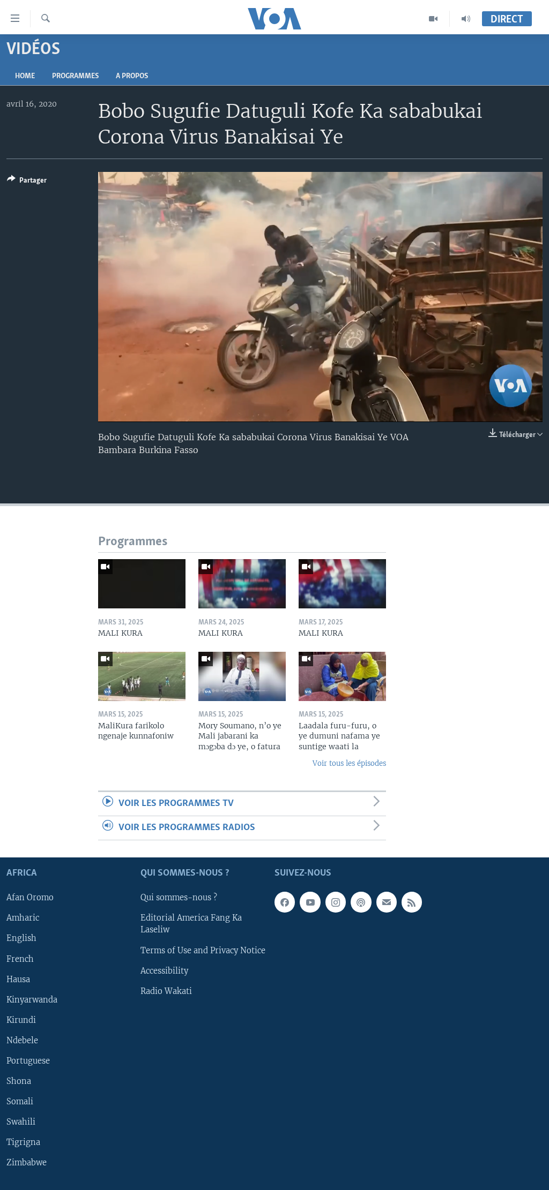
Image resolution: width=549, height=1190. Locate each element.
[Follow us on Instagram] (335, 902)
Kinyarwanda (31, 1000)
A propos (132, 76)
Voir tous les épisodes (349, 763)
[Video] (433, 19)
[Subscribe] (386, 902)
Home (25, 76)
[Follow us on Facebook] (284, 902)
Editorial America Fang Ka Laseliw (191, 924)
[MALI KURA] (142, 583)
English (21, 939)
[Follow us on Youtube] (310, 902)
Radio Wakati (166, 991)
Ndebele (22, 1040)
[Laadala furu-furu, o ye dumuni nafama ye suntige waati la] (342, 676)
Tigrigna (23, 1142)
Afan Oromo (30, 898)
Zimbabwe (26, 1163)
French (20, 959)
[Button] (27, 182)
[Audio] (466, 19)
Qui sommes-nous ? (178, 898)
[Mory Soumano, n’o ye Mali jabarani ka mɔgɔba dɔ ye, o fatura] (242, 676)
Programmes (75, 76)
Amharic (22, 918)
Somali (19, 1101)
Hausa (18, 979)
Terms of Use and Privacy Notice (202, 950)
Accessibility (164, 971)
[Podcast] (361, 902)
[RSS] (412, 902)
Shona (18, 1081)
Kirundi (21, 1020)
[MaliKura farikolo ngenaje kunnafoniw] (142, 676)
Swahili (20, 1122)
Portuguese (28, 1061)
